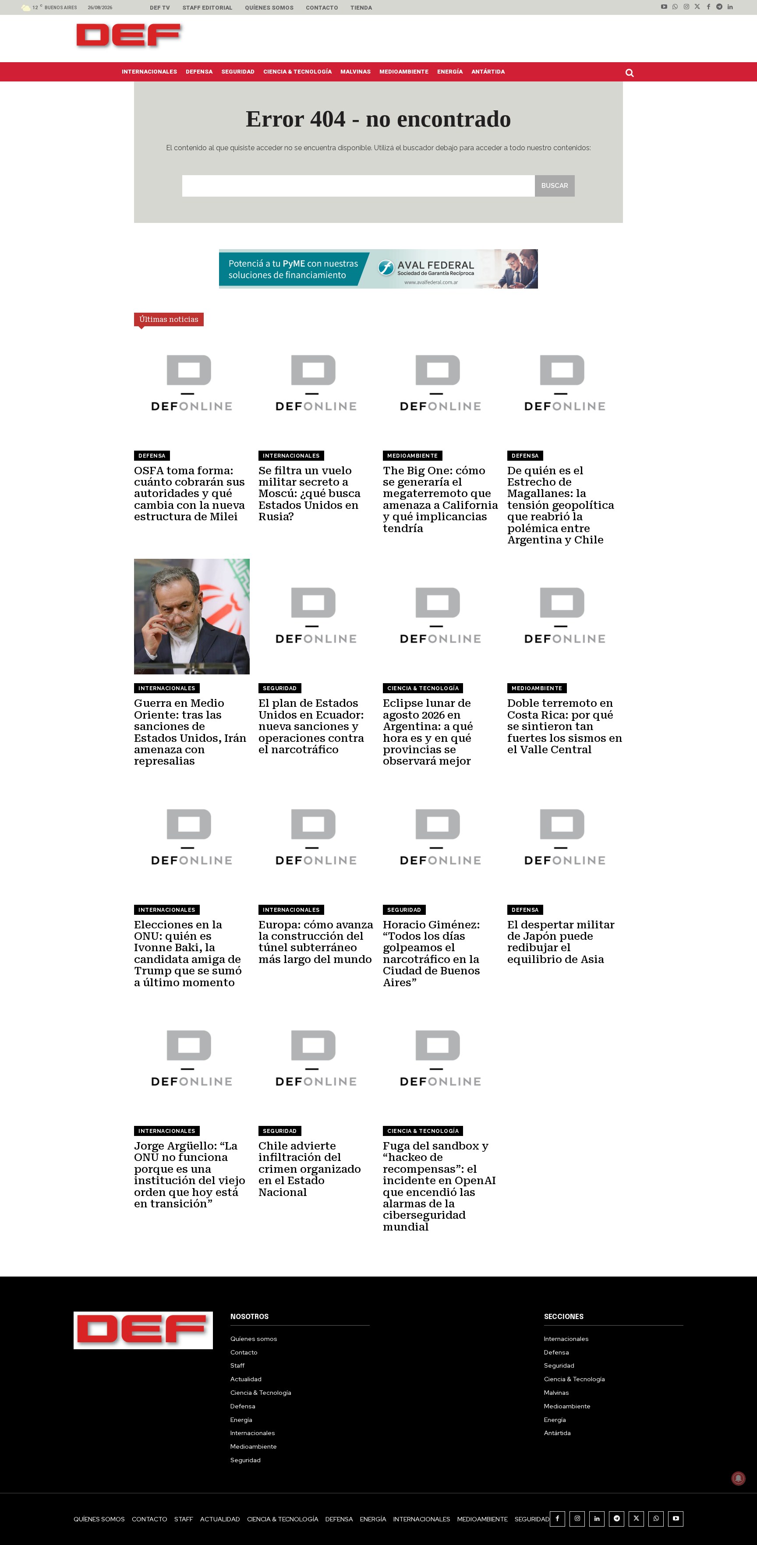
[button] (631, 73)
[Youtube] (664, 7)
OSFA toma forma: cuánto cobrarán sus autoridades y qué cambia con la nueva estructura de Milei (189, 494)
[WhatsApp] (656, 1519)
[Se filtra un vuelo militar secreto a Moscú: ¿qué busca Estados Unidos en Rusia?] (316, 384)
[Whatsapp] (675, 7)
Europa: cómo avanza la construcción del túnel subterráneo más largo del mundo (315, 942)
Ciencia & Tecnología (423, 688)
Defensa (152, 456)
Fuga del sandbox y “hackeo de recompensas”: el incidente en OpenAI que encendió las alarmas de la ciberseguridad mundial (439, 1186)
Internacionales (291, 456)
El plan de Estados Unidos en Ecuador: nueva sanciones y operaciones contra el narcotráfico (311, 726)
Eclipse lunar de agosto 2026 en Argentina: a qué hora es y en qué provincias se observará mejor (428, 732)
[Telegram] (719, 7)
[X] (636, 1519)
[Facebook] (708, 7)
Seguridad (280, 688)
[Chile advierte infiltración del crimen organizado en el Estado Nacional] (316, 1059)
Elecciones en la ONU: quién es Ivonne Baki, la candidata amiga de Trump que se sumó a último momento (188, 954)
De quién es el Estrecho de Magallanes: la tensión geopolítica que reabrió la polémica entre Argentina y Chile (560, 505)
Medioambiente (412, 456)
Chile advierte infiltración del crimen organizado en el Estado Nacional (309, 1169)
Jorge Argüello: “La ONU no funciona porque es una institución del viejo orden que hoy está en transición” (189, 1175)
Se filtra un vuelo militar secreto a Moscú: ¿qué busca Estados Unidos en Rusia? (309, 494)
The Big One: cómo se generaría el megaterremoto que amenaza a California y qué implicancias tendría (440, 500)
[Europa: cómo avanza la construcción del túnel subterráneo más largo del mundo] (316, 838)
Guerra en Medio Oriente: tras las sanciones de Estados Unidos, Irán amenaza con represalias (190, 732)
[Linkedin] (730, 7)
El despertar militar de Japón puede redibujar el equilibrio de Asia (561, 942)
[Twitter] (697, 7)
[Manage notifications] (739, 1478)
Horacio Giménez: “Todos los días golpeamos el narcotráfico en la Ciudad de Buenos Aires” (431, 954)
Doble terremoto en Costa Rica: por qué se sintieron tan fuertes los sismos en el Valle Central (565, 726)
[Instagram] (686, 7)
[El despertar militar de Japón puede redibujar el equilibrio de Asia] (565, 838)
